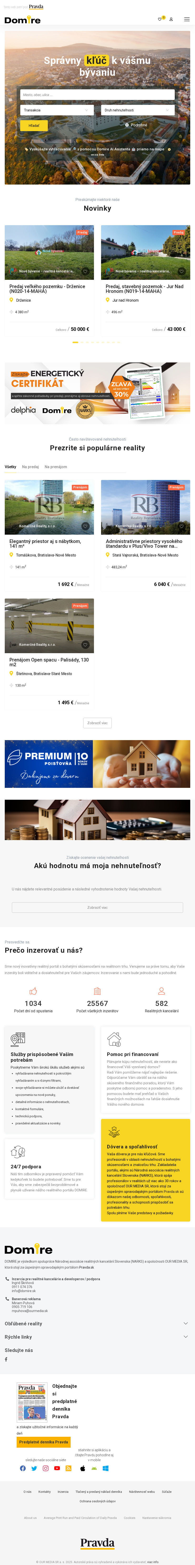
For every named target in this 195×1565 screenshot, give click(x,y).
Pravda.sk (171, 1191)
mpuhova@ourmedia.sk (30, 1311)
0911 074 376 (22, 1287)
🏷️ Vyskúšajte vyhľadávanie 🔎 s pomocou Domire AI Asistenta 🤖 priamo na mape (94, 149)
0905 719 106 (22, 1307)
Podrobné (138, 125)
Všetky (10, 467)
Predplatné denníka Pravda (43, 1442)
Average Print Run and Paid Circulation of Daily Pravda (80, 1518)
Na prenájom (56, 467)
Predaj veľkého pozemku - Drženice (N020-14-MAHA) (47, 289)
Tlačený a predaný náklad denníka (99, 1492)
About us (30, 1518)
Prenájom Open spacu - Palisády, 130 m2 (49, 662)
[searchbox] (98, 94)
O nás (27, 1492)
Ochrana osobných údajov (98, 1501)
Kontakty (45, 1492)
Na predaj (30, 467)
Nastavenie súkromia (156, 1518)
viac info (152, 1562)
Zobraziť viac (97, 723)
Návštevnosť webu (142, 1492)
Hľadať (34, 126)
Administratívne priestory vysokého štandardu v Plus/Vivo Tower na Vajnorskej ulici (144, 543)
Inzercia (63, 1492)
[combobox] (97, 94)
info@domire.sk (24, 1291)
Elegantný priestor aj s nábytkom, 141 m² (45, 543)
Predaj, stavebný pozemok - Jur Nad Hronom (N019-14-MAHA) (145, 289)
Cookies (129, 1518)
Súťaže (166, 1492)
